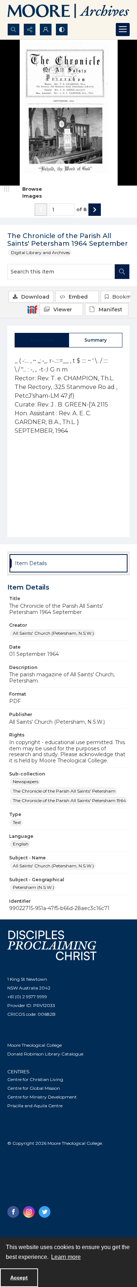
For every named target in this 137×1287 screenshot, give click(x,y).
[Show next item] (94, 209)
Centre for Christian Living (35, 1079)
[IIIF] (32, 309)
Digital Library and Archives (40, 252)
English (20, 844)
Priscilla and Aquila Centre (34, 1105)
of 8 (81, 209)
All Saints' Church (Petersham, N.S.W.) (53, 633)
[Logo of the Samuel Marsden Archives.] (68, 12)
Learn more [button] (66, 1257)
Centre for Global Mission (33, 1088)
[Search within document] (122, 271)
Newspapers (25, 781)
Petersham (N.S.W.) (33, 887)
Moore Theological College (34, 1045)
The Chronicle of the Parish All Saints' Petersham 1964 (69, 800)
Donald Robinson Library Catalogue (45, 1054)
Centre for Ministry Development (42, 1097)
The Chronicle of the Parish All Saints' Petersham (64, 791)
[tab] (42, 340)
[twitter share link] (44, 1212)
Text (17, 822)
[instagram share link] (29, 1212)
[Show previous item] (41, 209)
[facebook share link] (13, 1212)
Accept (19, 1277)
